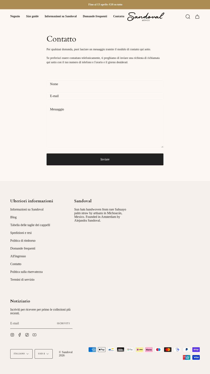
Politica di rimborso (22, 240)
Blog (13, 217)
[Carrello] (197, 16)
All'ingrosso (18, 256)
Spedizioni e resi (21, 232)
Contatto (15, 264)
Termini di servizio (22, 279)
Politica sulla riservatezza (26, 271)
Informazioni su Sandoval (26, 209)
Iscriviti (63, 323)
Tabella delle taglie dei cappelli (30, 225)
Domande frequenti (22, 248)
